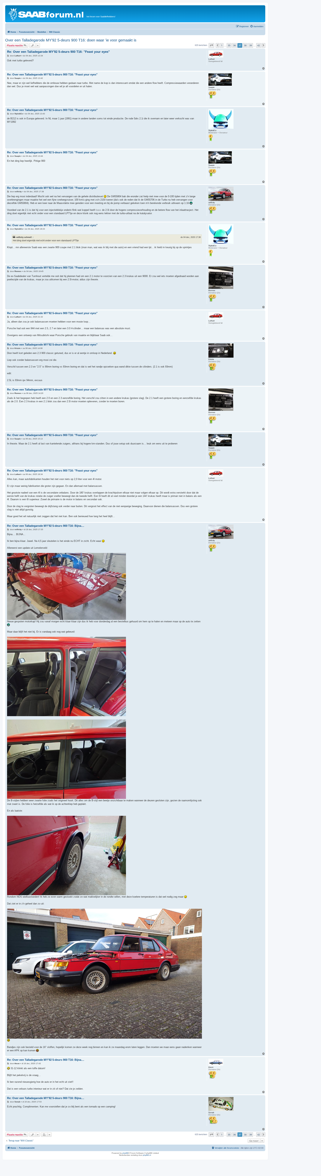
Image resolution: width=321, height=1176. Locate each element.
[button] (211, 45)
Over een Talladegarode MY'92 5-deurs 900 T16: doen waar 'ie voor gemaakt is (70, 40)
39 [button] (250, 45)
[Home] (46, 13)
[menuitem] (256, 26)
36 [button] (234, 45)
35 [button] (229, 45)
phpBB (125, 1153)
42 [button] (258, 45)
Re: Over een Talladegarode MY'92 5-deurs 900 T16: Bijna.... (45, 525)
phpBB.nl (147, 1155)
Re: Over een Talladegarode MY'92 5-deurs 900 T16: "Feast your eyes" (58, 52)
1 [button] (221, 45)
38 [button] (245, 45)
